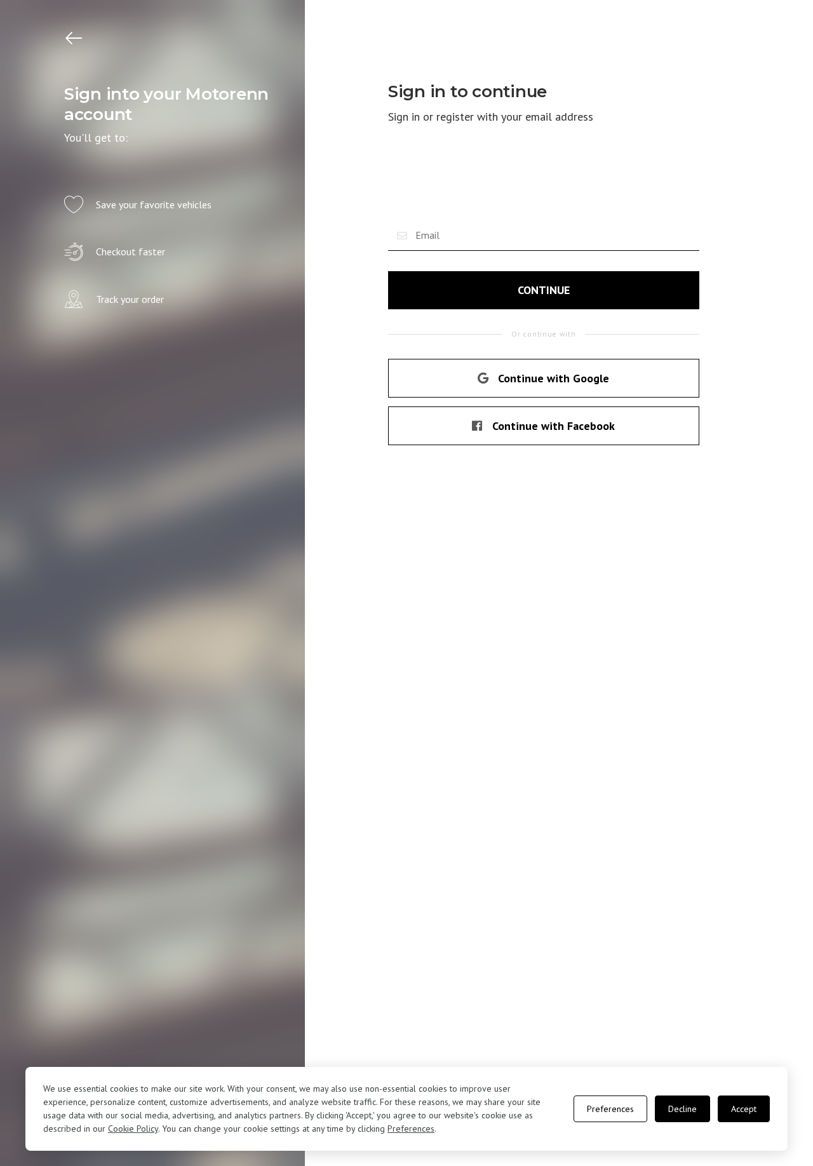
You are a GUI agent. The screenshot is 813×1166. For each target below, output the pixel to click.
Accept (743, 1109)
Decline (682, 1109)
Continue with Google (553, 378)
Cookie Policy (133, 1128)
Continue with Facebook (553, 426)
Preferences (410, 1128)
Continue (544, 290)
